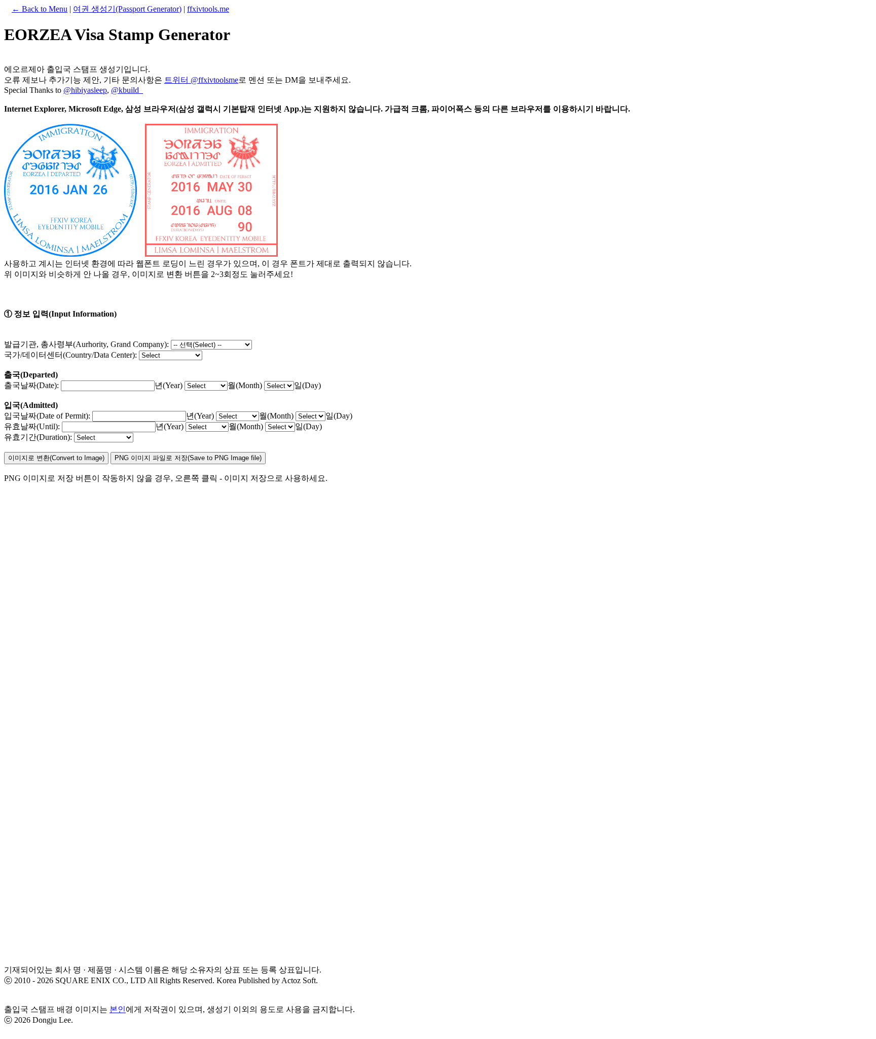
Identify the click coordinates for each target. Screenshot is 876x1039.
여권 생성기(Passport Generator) (127, 9)
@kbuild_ (127, 90)
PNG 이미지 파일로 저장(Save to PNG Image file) (188, 458)
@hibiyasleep (85, 90)
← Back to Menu (39, 9)
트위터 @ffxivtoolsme (201, 80)
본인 (118, 1009)
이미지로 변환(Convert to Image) (56, 458)
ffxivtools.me (208, 9)
